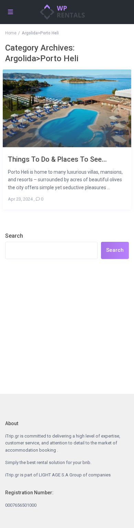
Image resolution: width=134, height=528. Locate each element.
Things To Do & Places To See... (57, 159)
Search (14, 236)
